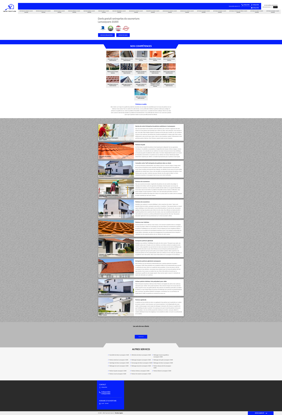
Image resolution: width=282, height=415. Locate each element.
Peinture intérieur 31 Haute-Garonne (74, 12)
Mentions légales (119, 413)
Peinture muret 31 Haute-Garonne (103, 12)
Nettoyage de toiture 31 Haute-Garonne (26, 12)
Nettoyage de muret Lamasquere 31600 (118, 366)
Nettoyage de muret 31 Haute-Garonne (256, 12)
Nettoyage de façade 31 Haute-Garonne (203, 12)
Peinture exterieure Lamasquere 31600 (118, 360)
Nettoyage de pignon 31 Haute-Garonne (219, 12)
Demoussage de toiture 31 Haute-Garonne (170, 12)
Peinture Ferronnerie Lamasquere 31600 (141, 374)
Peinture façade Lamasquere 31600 (117, 371)
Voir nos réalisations (106, 35)
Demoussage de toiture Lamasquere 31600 (141, 363)
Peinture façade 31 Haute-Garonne (59, 12)
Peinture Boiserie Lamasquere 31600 (162, 371)
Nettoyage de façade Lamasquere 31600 (163, 360)
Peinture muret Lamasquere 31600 (117, 374)
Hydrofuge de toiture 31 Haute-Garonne (187, 12)
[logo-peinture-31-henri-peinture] (9, 8)
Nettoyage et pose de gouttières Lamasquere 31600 (161, 356)
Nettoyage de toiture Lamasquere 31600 (163, 363)
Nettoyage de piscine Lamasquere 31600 (141, 366)
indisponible (246, 4)
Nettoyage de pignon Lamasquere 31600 (141, 360)
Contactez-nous (123, 35)
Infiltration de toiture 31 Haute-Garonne (136, 12)
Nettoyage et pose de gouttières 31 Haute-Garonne (238, 12)
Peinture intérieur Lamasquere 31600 (140, 371)
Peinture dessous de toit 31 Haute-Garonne (43, 12)
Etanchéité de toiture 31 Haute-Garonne (153, 12)
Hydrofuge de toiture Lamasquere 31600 (119, 363)
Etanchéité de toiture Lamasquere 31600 (119, 355)
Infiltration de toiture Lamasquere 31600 (141, 355)
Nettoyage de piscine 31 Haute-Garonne (272, 12)
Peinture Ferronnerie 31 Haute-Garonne (119, 12)
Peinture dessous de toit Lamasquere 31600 (162, 366)
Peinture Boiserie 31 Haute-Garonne (89, 12)
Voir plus (141, 336)
